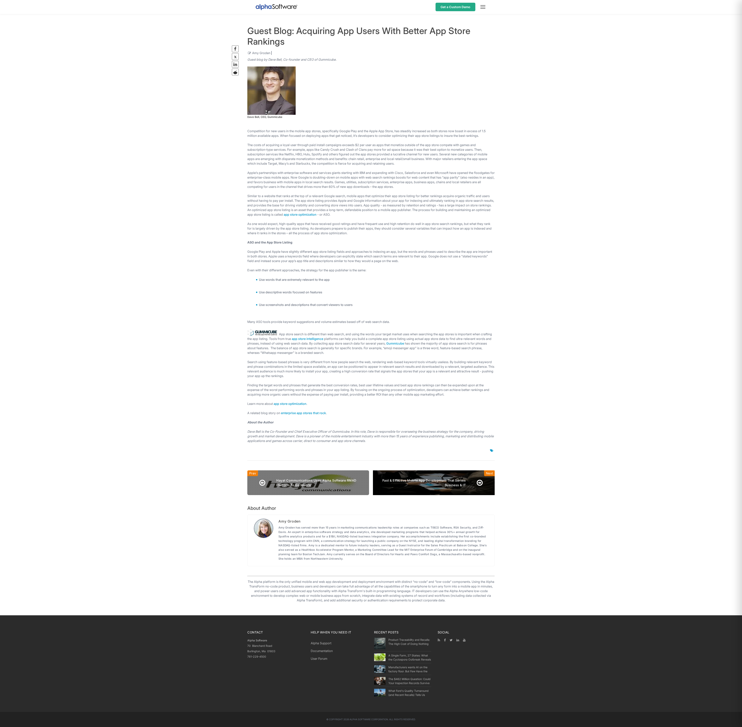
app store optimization (300, 214)
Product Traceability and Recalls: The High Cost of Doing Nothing (409, 641)
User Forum (319, 659)
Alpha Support (321, 643)
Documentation (322, 651)
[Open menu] (483, 7)
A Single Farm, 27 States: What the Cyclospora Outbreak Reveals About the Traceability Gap (409, 657)
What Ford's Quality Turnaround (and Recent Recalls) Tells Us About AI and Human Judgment (408, 692)
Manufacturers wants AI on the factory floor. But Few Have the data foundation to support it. (407, 669)
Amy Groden (261, 53)
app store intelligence (307, 339)
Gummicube (395, 343)
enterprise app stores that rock (303, 413)
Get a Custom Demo (455, 7)
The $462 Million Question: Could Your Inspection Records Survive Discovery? (409, 681)
